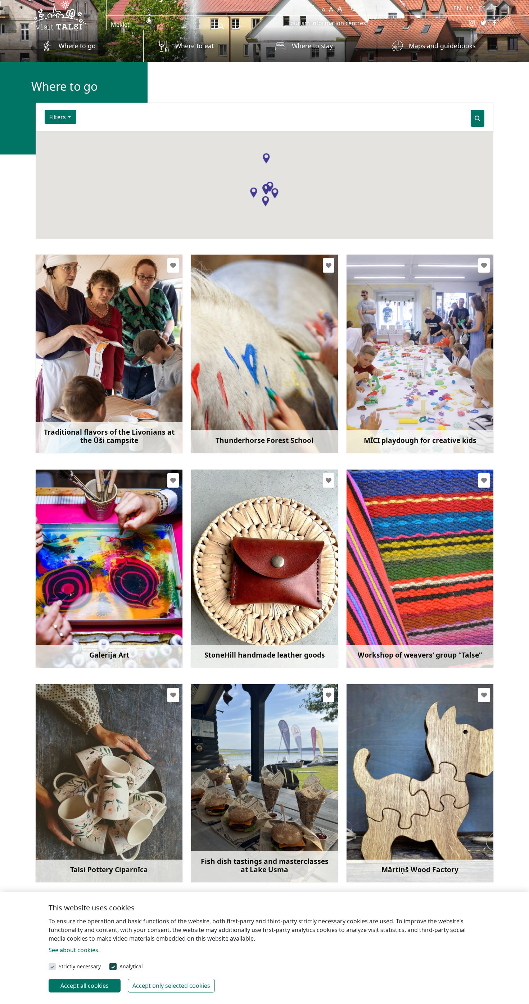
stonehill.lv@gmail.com (239, 615)
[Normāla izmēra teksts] (331, 7)
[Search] (477, 118)
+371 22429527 (71, 842)
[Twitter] (483, 23)
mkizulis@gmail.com (392, 830)
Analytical (131, 966)
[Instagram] (472, 23)
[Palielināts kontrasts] (357, 7)
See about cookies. (74, 950)
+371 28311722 (227, 627)
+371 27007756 (227, 842)
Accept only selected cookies (171, 986)
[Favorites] (309, 7)
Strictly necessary (80, 966)
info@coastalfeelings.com (88, 400)
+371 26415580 (382, 412)
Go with (59, 427)
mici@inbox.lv (382, 400)
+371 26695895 (227, 412)
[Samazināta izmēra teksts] (323, 7)
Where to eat (194, 45)
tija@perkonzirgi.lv (233, 400)
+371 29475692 (71, 412)
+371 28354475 (382, 842)
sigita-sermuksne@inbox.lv (400, 615)
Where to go (77, 45)
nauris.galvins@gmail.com (88, 830)
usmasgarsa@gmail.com (241, 830)
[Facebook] (495, 23)
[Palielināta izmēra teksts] (339, 7)
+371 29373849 (382, 627)
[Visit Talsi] (58, 14)
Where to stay (312, 45)
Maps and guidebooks (442, 45)
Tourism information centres (327, 23)
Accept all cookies (84, 986)
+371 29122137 (71, 627)
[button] (266, 158)
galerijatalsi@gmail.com (85, 615)
